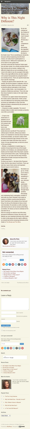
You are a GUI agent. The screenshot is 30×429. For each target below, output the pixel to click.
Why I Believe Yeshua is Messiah (13, 402)
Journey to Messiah (14, 8)
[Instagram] (22, 264)
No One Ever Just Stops (8, 367)
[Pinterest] (25, 264)
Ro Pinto (4, 25)
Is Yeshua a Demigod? (8, 371)
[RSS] (3, 264)
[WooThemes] (22, 426)
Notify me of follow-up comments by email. (11, 327)
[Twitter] (6, 264)
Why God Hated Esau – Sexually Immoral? (15, 399)
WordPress (9, 426)
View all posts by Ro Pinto (9, 246)
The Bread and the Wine (22, 282)
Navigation (8, 1)
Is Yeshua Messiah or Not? (9, 372)
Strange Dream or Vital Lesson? (10, 369)
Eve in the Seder (5, 282)
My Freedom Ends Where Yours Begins (12, 365)
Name (20, 312)
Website (18, 321)
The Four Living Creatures (11, 396)
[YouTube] (13, 264)
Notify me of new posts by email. (9, 330)
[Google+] (19, 264)
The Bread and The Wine (13, 222)
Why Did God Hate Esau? (11, 405)
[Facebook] (10, 264)
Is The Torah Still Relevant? (11, 408)
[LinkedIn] (16, 264)
